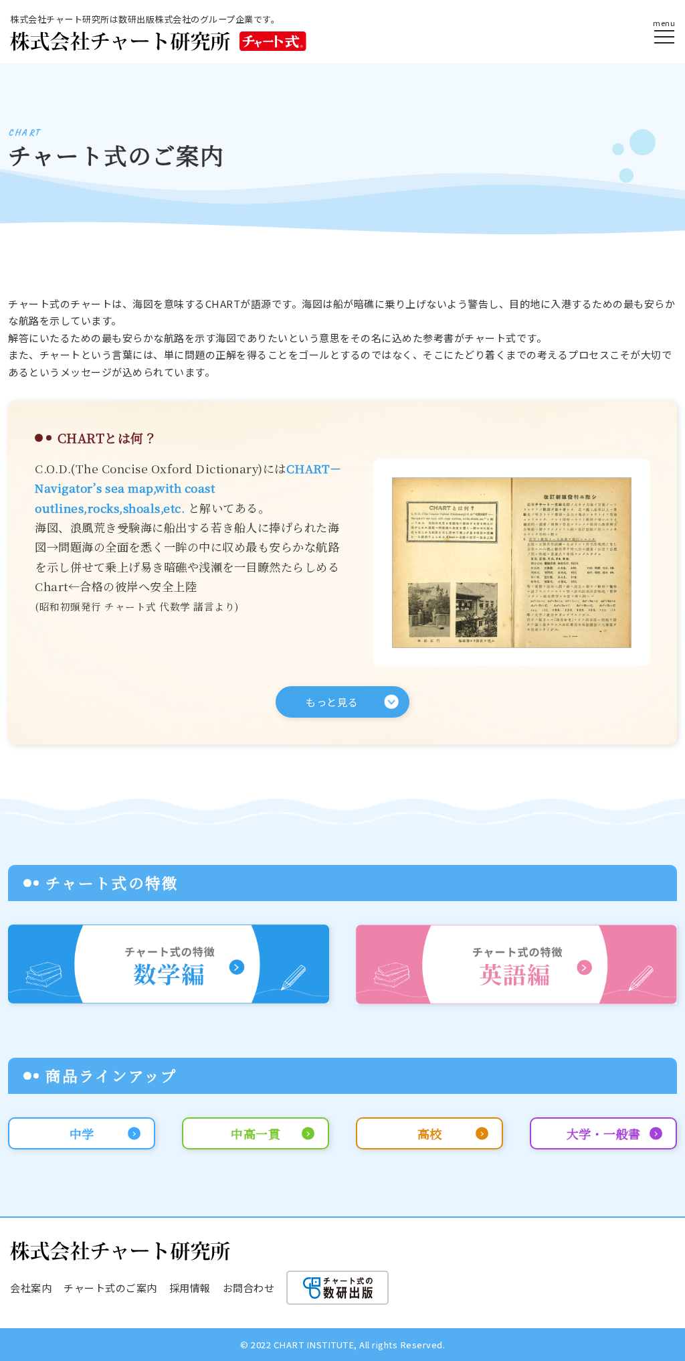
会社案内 (31, 1288)
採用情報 (190, 1288)
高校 (429, 1133)
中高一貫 (255, 1133)
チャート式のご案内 (110, 1288)
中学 (82, 1133)
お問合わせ (249, 1288)
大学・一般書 (604, 1133)
